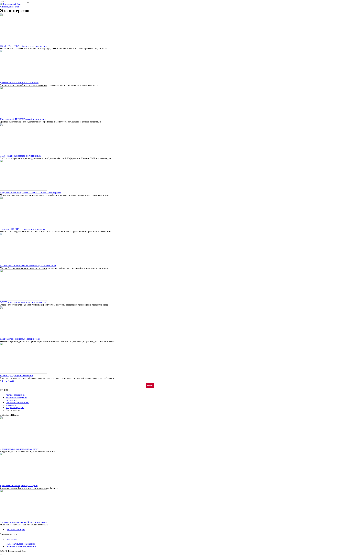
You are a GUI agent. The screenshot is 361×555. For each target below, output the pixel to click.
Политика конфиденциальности (21, 546)
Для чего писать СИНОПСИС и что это (19, 82)
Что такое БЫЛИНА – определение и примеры (22, 229)
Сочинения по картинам (17, 402)
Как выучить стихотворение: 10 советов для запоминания (28, 265)
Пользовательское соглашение (20, 544)
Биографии (11, 405)
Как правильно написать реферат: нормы (20, 339)
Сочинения (11, 400)
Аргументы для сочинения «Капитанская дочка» (23, 522)
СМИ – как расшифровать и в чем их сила (20, 156)
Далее (11, 380)
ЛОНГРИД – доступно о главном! (16, 375)
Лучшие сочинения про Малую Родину (19, 485)
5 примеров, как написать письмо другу (19, 449)
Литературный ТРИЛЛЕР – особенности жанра (23, 119)
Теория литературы (15, 407)
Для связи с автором (15, 529)
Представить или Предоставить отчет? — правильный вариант (30, 192)
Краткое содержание (15, 395)
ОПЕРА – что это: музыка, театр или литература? (24, 302)
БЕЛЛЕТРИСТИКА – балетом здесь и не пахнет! (24, 46)
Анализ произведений (16, 397)
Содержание (12, 539)
